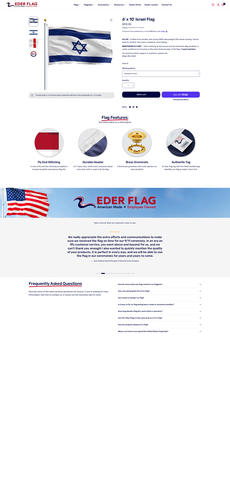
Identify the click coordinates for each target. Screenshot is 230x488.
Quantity (125, 80)
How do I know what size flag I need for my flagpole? (140, 284)
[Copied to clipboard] (136, 107)
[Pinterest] (133, 107)
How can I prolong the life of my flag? (134, 291)
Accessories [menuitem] (103, 5)
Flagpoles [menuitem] (88, 5)
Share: (124, 107)
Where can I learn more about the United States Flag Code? (143, 331)
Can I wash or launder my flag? (131, 298)
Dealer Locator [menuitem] (151, 5)
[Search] (213, 5)
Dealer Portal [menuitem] (135, 5)
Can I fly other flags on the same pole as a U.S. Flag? (140, 318)
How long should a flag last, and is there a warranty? (140, 311)
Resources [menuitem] (119, 5)
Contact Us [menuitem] (167, 5)
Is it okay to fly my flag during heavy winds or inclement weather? (146, 304)
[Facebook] (130, 107)
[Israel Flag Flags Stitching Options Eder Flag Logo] (77, 53)
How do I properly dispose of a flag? (133, 325)
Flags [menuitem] (76, 5)
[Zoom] (111, 20)
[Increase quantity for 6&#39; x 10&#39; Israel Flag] (132, 85)
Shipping (125, 27)
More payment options (180, 99)
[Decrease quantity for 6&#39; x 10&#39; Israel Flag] (124, 85)
